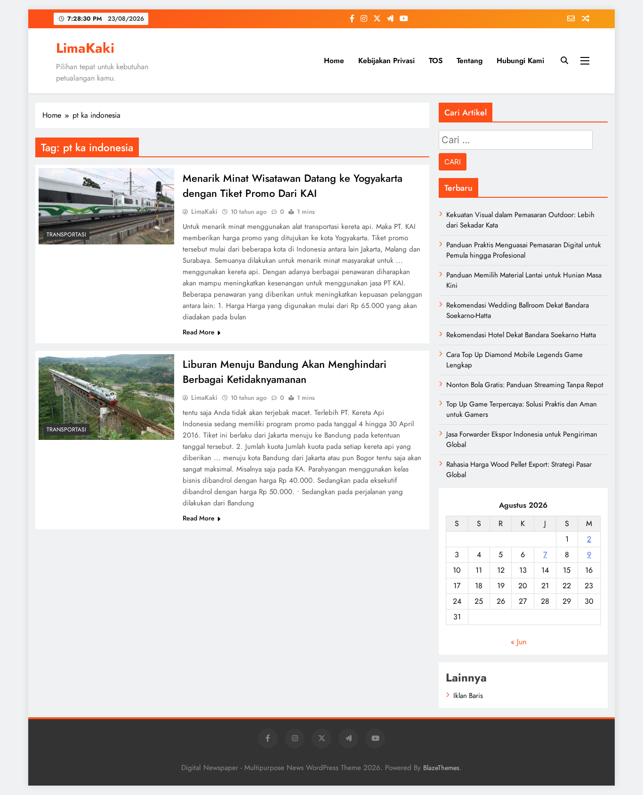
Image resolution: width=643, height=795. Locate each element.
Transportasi (66, 234)
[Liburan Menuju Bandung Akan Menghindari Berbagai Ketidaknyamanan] (106, 397)
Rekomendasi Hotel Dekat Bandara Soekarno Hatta (521, 335)
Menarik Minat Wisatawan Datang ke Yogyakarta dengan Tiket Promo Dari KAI (292, 185)
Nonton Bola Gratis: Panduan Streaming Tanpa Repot (524, 385)
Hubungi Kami (520, 60)
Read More (199, 332)
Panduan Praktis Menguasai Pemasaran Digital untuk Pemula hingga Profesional (523, 250)
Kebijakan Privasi (386, 60)
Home (334, 60)
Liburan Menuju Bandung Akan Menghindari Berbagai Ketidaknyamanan (284, 372)
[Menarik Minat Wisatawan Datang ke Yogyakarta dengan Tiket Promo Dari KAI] (106, 206)
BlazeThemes (441, 767)
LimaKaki (85, 48)
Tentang (469, 60)
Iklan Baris (468, 695)
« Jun (518, 641)
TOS (435, 60)
